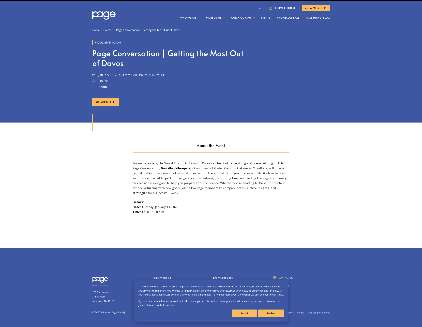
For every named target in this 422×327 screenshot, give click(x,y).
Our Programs (241, 17)
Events (265, 17)
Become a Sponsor (285, 8)
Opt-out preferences (319, 312)
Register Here (103, 102)
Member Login (318, 8)
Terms (300, 312)
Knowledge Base (288, 17)
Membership (213, 17)
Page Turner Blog (318, 17)
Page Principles (162, 277)
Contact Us (285, 277)
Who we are (188, 17)
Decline (271, 313)
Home (96, 30)
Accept (244, 313)
